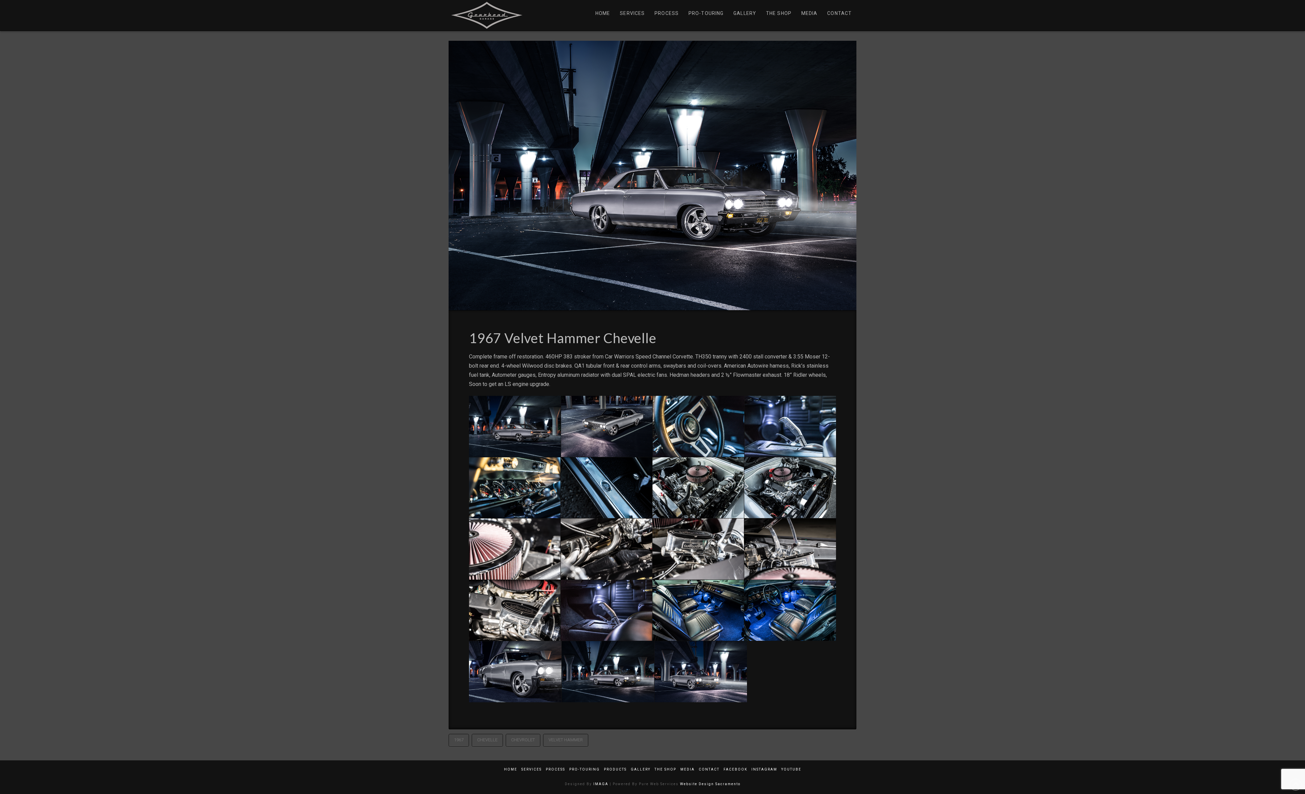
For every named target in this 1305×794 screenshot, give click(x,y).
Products (615, 769)
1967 (459, 739)
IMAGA (600, 784)
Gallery (640, 769)
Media (687, 769)
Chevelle (487, 739)
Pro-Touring (584, 769)
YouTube (791, 769)
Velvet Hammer (566, 739)
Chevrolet (523, 739)
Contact (709, 769)
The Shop (665, 769)
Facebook (735, 769)
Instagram (764, 769)
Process (555, 769)
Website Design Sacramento (710, 784)
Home (510, 769)
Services (531, 769)
